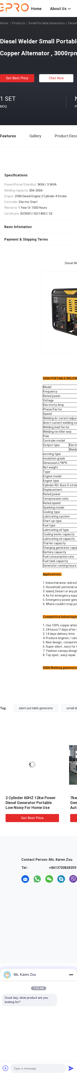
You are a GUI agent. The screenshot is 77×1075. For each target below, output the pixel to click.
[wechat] (49, 879)
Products (18, 23)
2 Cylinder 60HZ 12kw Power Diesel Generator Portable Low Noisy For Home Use (31, 803)
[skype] (61, 879)
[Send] (71, 1068)
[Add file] (6, 1068)
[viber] (73, 879)
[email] (25, 879)
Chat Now (56, 78)
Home (4, 23)
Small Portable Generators (46, 23)
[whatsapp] (37, 879)
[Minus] (71, 974)
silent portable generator (36, 708)
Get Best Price (17, 78)
